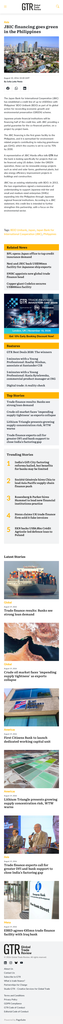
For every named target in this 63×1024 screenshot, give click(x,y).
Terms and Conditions (14, 996)
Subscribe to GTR (12, 977)
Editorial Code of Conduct (16, 1012)
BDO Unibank (18, 230)
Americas (9, 729)
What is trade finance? (14, 981)
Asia (6, 22)
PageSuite (21, 1020)
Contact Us (9, 973)
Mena (7, 922)
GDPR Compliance (13, 1004)
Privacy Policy (10, 1000)
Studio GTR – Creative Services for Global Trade (27, 989)
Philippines (49, 234)
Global (8, 602)
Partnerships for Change (15, 985)
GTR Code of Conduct (14, 1008)
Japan (31, 230)
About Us (8, 969)
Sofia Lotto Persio (15, 82)
